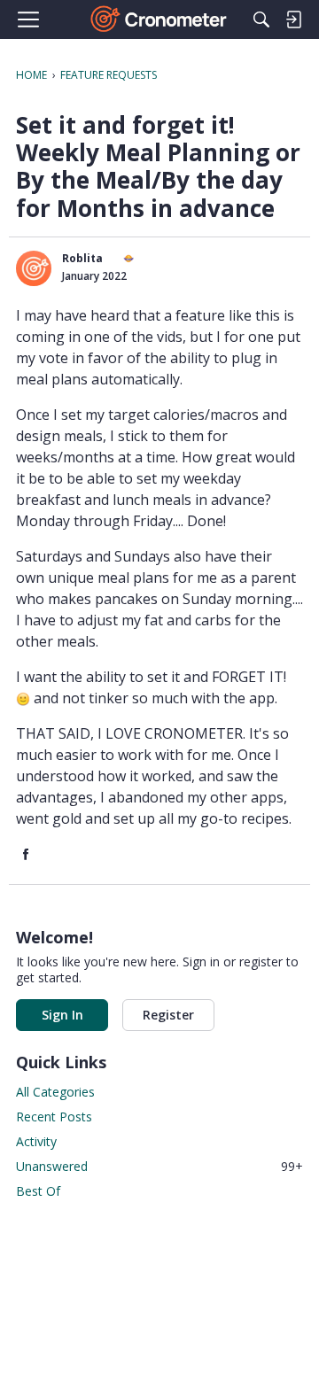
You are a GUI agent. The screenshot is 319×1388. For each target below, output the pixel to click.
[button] (33, 268)
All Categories (55, 1091)
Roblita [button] (82, 258)
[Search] (261, 19)
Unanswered (159, 1166)
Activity (36, 1141)
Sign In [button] (62, 1014)
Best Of (38, 1191)
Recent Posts (54, 1116)
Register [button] (168, 1014)
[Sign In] (293, 19)
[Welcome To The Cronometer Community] (160, 19)
